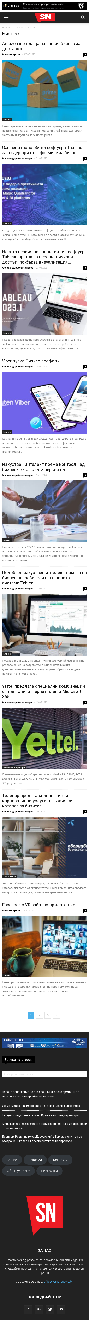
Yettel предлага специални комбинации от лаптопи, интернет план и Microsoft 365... (43, 691)
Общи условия (18, 1171)
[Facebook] (28, 1309)
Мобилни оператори (14, 767)
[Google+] (39, 1309)
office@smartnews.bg (58, 1282)
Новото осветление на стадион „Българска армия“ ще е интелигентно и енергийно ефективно (40, 1094)
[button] (83, 17)
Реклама (35, 1160)
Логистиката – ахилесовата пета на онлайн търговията (41, 1105)
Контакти (60, 1160)
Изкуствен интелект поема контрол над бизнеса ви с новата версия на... (43, 467)
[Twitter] (50, 1309)
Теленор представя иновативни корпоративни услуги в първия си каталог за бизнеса (37, 800)
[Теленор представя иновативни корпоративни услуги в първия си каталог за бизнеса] (44, 847)
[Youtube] (61, 1309)
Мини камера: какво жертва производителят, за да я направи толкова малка (44, 1126)
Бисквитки (49, 1171)
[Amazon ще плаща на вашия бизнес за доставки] (44, 90)
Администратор (11, 54)
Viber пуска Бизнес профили (31, 360)
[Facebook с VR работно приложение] (44, 946)
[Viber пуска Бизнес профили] (44, 402)
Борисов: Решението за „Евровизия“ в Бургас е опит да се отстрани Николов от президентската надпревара (42, 1139)
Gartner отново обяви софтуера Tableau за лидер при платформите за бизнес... (42, 150)
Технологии (9, 876)
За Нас (12, 1160)
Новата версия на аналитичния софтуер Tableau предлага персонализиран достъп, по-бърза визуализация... (43, 257)
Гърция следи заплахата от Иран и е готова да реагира (40, 1115)
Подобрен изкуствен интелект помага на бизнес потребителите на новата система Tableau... (44, 578)
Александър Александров (17, 158)
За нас (6, 975)
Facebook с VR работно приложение (38, 904)
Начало (6, 27)
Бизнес (7, 119)
